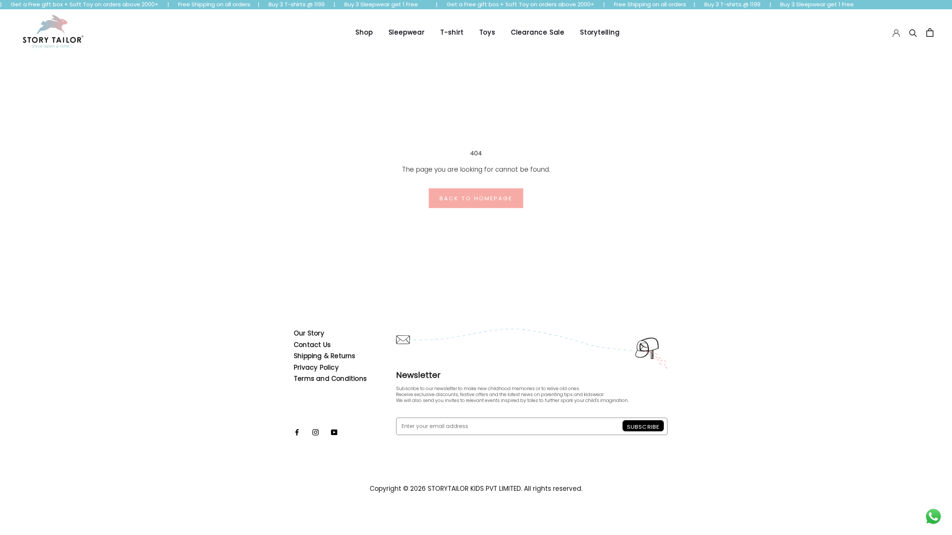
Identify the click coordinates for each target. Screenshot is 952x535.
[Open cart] (929, 32)
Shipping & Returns (325, 355)
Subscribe (643, 427)
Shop (364, 32)
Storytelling (600, 32)
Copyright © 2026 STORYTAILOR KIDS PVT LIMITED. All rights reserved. (476, 488)
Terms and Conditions (330, 378)
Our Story (309, 333)
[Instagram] (315, 432)
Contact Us (312, 344)
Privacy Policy (316, 367)
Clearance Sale (538, 32)
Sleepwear (407, 32)
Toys (487, 32)
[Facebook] (297, 432)
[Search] (913, 32)
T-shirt (452, 32)
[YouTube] (334, 432)
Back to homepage (476, 198)
